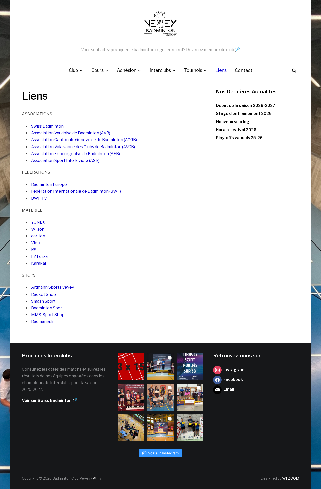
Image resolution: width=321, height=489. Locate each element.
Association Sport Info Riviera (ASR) (65, 160)
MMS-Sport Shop (47, 314)
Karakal (38, 263)
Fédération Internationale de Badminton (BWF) (76, 191)
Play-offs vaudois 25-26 (239, 137)
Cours (97, 70)
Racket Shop (43, 294)
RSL (35, 249)
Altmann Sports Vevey (52, 287)
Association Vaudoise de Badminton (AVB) (70, 133)
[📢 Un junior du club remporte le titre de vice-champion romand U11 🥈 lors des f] (190, 427)
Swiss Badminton (47, 126)
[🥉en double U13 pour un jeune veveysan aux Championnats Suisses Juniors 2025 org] (131, 397)
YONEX (38, 222)
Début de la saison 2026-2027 (245, 105)
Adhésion (126, 70)
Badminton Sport (47, 308)
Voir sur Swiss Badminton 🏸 (49, 400)
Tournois (193, 70)
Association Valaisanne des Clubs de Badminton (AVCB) (83, 146)
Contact (243, 70)
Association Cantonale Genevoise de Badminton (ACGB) (84, 139)
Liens (221, 70)
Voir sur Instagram (163, 453)
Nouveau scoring (232, 121)
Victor (37, 242)
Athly (97, 478)
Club (73, 70)
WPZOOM (290, 478)
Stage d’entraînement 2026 (244, 113)
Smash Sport (43, 301)
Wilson (37, 229)
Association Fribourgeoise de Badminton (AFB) (75, 153)
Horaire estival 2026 (236, 129)
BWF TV (39, 198)
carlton (38, 236)
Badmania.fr (42, 321)
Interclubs (160, 70)
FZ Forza (39, 256)
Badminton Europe (49, 184)
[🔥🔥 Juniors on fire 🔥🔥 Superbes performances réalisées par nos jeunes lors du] (160, 397)
